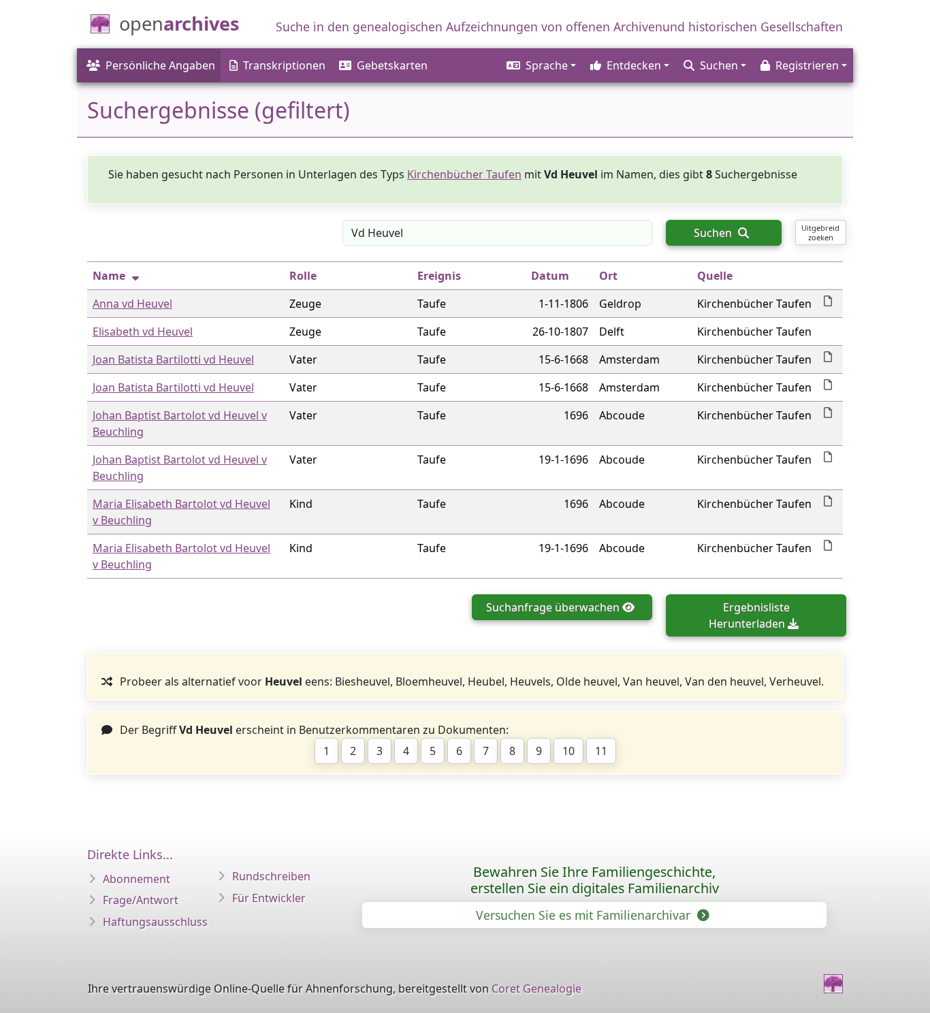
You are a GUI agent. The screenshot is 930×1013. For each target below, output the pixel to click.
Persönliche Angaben (160, 65)
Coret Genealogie (536, 988)
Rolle (303, 275)
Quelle (715, 275)
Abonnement (136, 878)
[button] (540, 65)
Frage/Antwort (140, 900)
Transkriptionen (284, 65)
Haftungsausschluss (155, 921)
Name (109, 275)
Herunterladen (749, 615)
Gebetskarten (392, 65)
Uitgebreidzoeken (820, 232)
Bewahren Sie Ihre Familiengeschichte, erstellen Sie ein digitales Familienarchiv (594, 880)
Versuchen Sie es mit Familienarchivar (585, 915)
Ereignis (439, 275)
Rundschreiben (271, 876)
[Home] (833, 983)
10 (568, 750)
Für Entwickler (269, 897)
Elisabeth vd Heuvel (143, 331)
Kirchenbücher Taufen (464, 174)
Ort (608, 275)
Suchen (714, 232)
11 (601, 750)
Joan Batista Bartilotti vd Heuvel (173, 359)
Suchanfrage (553, 607)
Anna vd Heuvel (132, 303)
